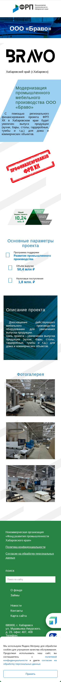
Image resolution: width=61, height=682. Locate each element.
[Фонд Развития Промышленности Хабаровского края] (30, 8)
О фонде (16, 590)
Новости (16, 605)
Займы (15, 595)
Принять (30, 673)
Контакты (17, 610)
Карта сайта (19, 615)
